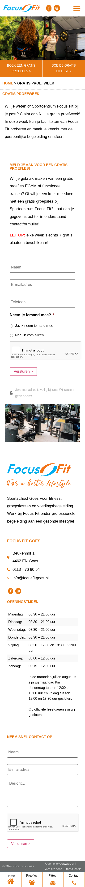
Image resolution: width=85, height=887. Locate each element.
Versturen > (23, 371)
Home (7, 83)
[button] (77, 8)
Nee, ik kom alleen (29, 335)
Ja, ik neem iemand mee (34, 326)
